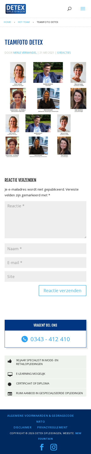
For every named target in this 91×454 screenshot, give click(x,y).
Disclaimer (22, 427)
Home (7, 22)
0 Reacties (64, 53)
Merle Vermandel (25, 53)
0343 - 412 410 (49, 339)
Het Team (24, 22)
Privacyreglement (52, 427)
